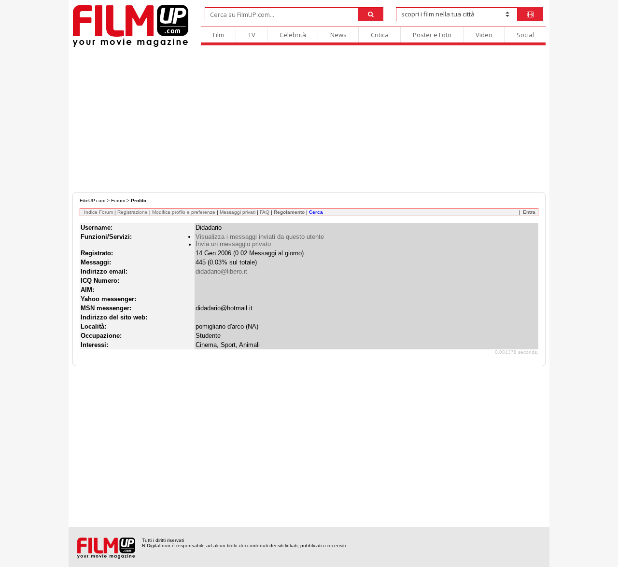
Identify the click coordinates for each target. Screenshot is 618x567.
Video (484, 34)
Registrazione (132, 212)
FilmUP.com (92, 200)
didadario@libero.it (221, 271)
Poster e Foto (432, 34)
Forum (118, 200)
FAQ (264, 212)
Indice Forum (98, 212)
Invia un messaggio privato (233, 244)
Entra (529, 212)
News (338, 34)
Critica (380, 34)
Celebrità (293, 34)
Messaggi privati (237, 212)
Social (525, 34)
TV (251, 34)
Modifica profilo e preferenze (183, 212)
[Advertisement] (309, 119)
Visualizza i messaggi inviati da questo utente (260, 236)
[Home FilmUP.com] (130, 45)
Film (218, 34)
